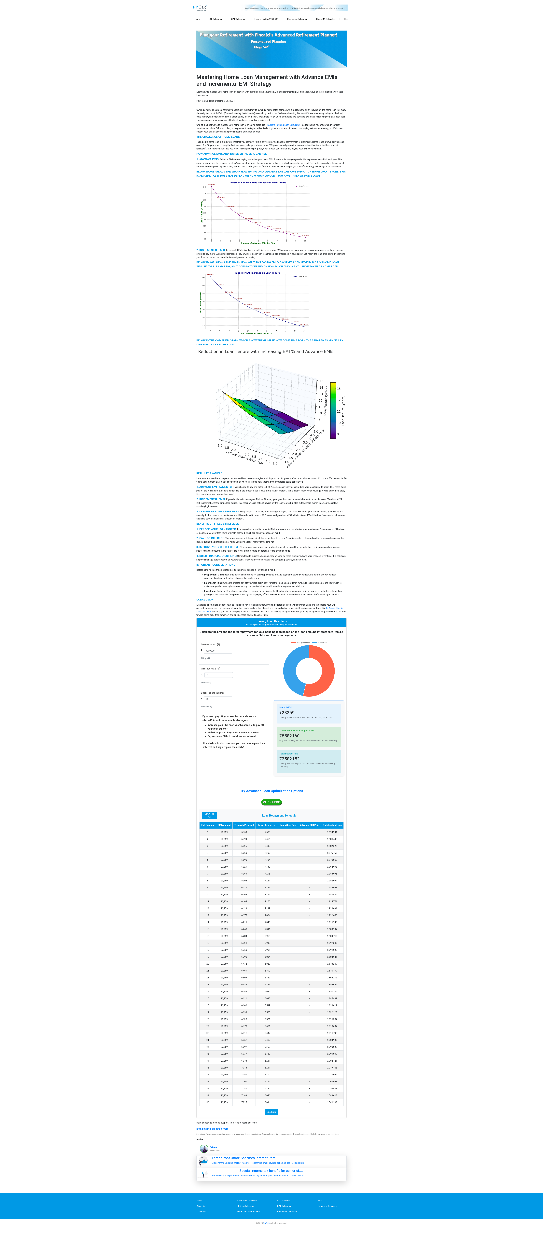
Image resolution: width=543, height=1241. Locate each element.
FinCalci (266, 1223)
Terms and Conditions (327, 1206)
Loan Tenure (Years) (212, 692)
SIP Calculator (216, 19)
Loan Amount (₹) (210, 644)
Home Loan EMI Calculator (248, 1211)
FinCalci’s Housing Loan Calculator (282, 125)
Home (197, 19)
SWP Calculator (238, 19)
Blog (346, 19)
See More (271, 1112)
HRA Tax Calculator (245, 1206)
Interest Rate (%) (210, 668)
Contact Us (201, 1211)
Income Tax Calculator (247, 1201)
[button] (271, 797)
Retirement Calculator (297, 19)
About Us (201, 1206)
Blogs (320, 1201)
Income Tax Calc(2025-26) (266, 19)
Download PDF (209, 815)
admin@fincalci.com (216, 1128)
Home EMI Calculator (325, 19)
